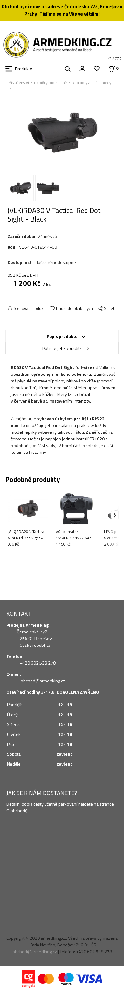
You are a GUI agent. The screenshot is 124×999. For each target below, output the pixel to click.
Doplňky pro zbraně (50, 83)
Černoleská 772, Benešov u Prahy (73, 10)
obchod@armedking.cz (43, 680)
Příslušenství (18, 83)
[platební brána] (28, 978)
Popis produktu (62, 336)
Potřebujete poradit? (62, 348)
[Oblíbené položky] (96, 69)
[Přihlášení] (82, 68)
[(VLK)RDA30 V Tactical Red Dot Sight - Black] (62, 132)
